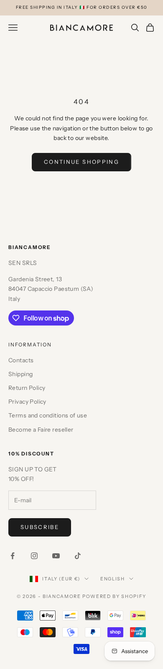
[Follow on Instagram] (34, 556)
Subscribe (39, 527)
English (112, 579)
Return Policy (26, 388)
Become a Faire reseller (41, 429)
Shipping (20, 374)
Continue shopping (81, 161)
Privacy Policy (27, 401)
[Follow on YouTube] (56, 556)
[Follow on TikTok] (78, 556)
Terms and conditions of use (47, 415)
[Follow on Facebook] (12, 556)
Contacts (20, 360)
